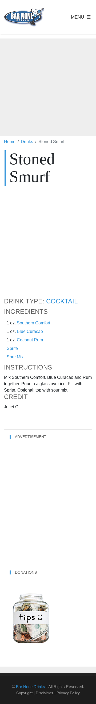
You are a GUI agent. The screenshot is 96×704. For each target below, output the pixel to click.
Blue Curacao (30, 331)
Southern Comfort (33, 323)
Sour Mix (15, 357)
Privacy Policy (68, 693)
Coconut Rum (30, 340)
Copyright (24, 693)
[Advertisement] (48, 86)
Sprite (12, 348)
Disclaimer (44, 693)
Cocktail (62, 301)
